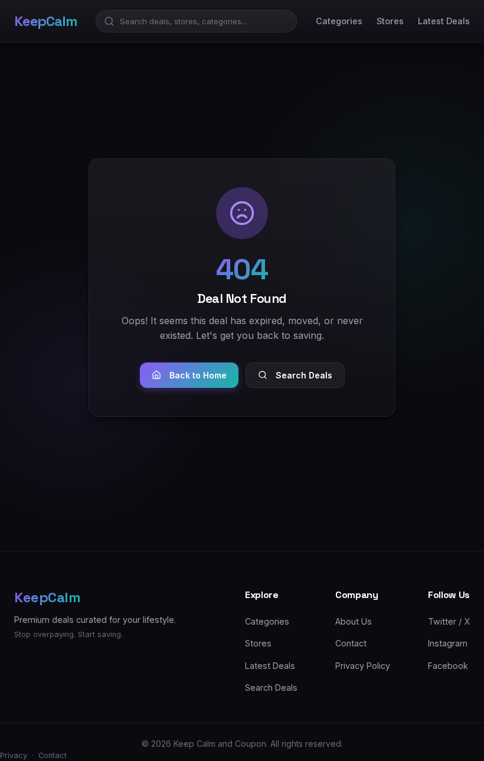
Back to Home (198, 375)
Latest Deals (444, 21)
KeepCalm (45, 21)
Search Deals (304, 375)
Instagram (447, 643)
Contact (351, 643)
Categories (339, 21)
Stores (390, 21)
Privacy (13, 755)
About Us (353, 621)
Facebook (448, 666)
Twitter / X (449, 621)
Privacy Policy (362, 666)
